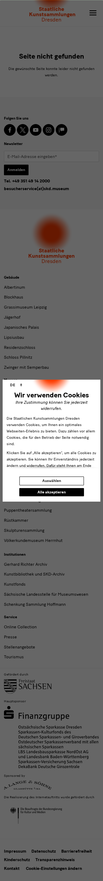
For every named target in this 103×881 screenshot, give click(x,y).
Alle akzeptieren (52, 492)
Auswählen (51, 481)
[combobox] (16, 385)
